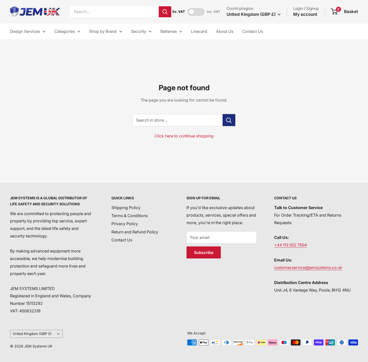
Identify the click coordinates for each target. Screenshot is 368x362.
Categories (64, 31)
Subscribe (203, 252)
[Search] (165, 11)
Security (138, 31)
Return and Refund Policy (134, 231)
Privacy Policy (124, 223)
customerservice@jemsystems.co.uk (308, 267)
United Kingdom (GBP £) (32, 334)
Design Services (25, 31)
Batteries (168, 31)
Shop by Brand (103, 31)
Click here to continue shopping (184, 135)
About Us (224, 31)
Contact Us (252, 31)
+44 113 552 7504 (290, 244)
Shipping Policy (125, 207)
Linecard (199, 31)
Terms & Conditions (129, 215)
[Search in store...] (229, 120)
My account (305, 14)
